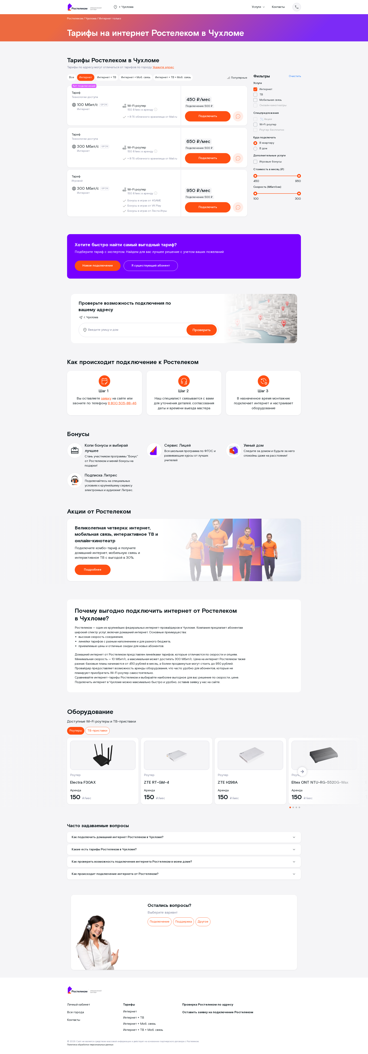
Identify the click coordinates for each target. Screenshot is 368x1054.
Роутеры (75, 731)
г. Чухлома (91, 317)
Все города (75, 1012)
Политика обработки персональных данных (90, 1044)
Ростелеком (75, 18)
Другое (203, 922)
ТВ (261, 94)
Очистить (295, 76)
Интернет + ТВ (106, 77)
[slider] (255, 176)
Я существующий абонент (150, 266)
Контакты (278, 7)
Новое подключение (97, 266)
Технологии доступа (85, 97)
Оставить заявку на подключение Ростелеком (217, 1012)
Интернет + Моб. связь (135, 77)
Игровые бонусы (271, 161)
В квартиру (267, 143)
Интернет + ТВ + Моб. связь (173, 77)
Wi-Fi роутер (268, 124)
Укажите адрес (163, 67)
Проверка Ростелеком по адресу (207, 1005)
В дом (263, 148)
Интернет (85, 77)
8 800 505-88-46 (122, 403)
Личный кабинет (78, 1005)
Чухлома (90, 18)
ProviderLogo (86, 7)
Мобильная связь (271, 100)
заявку (106, 398)
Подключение (159, 922)
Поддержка (183, 922)
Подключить (208, 116)
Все (71, 77)
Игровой (77, 181)
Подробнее (92, 570)
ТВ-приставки (97, 731)
